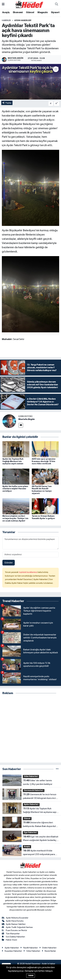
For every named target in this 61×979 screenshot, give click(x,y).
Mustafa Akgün (26, 419)
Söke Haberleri (31, 776)
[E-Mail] (20, 425)
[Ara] (56, 4)
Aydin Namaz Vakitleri (16, 924)
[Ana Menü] (3, 4)
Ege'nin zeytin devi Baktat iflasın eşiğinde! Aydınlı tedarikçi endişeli (40, 838)
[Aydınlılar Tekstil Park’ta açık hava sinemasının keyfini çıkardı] (30, 82)
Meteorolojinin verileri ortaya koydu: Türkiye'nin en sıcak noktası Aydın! (15, 518)
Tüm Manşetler (13, 934)
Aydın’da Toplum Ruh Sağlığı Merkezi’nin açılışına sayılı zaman (12, 461)
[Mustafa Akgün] (9, 421)
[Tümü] (57, 769)
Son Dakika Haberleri (15, 937)
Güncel (30, 12)
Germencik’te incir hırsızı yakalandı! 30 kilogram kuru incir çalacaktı (40, 796)
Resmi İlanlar (50, 951)
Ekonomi (18, 12)
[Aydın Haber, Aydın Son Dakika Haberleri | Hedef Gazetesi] (29, 4)
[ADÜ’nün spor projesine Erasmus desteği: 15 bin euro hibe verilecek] (45, 449)
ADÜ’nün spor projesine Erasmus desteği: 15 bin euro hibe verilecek (43, 461)
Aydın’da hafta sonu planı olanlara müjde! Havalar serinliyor (15, 488)
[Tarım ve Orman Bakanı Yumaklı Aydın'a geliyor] (45, 506)
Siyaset (55, 12)
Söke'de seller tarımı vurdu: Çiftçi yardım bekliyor (37, 782)
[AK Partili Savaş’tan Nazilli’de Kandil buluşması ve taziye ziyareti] (45, 476)
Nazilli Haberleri (30, 948)
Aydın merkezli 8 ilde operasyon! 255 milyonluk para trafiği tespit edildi (39, 852)
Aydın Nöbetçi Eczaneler (17, 918)
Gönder (8, 563)
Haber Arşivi (11, 940)
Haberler (6, 20)
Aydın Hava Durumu (15, 921)
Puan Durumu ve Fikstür (16, 930)
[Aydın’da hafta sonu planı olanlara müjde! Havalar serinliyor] (15, 476)
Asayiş (6, 12)
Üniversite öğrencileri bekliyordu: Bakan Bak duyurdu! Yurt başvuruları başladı (39, 824)
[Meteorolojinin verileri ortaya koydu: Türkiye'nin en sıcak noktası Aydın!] (15, 506)
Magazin (42, 12)
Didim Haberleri (49, 948)
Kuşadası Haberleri (13, 951)
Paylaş (8, 103)
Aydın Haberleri (22, 20)
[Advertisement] (30, 728)
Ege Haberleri (30, 832)
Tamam (30, 975)
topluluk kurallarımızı (28, 572)
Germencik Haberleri (33, 790)
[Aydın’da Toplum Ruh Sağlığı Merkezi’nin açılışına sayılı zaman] (15, 449)
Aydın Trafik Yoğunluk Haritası (19, 927)
